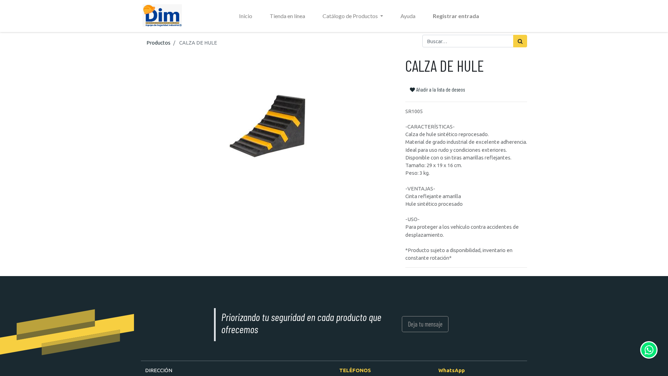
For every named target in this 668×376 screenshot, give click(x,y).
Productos (158, 43)
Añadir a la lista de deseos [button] (440, 89)
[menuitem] (245, 16)
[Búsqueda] (520, 41)
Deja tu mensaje (425, 324)
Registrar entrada (456, 16)
